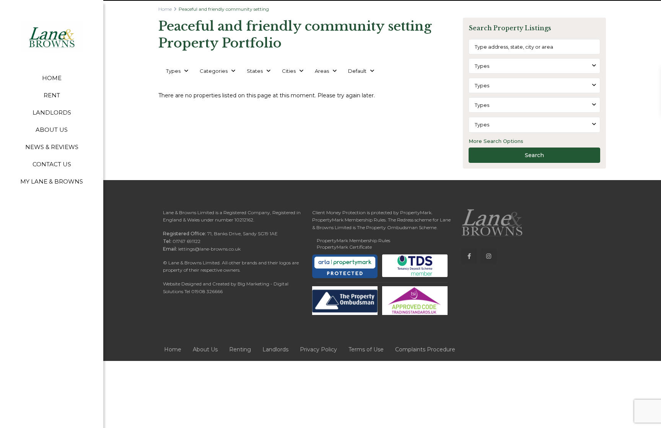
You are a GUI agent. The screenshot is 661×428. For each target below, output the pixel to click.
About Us (205, 349)
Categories (214, 71)
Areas (322, 71)
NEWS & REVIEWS (51, 147)
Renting (240, 349)
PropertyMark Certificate (344, 247)
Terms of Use (366, 349)
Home (165, 9)
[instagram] (489, 256)
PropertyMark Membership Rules (353, 240)
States (255, 71)
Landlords (275, 349)
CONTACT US (52, 164)
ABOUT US (52, 129)
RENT (52, 95)
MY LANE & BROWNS (51, 181)
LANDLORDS (52, 112)
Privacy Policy (318, 349)
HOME (52, 78)
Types (173, 71)
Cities (289, 71)
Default (357, 71)
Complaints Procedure (425, 349)
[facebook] (469, 256)
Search (534, 155)
